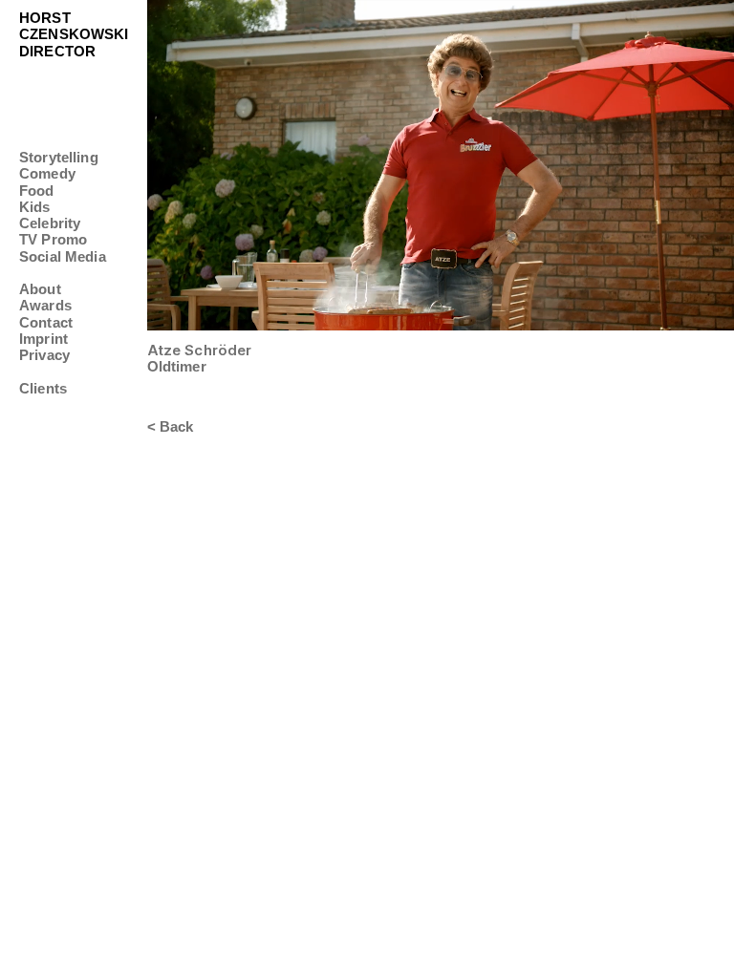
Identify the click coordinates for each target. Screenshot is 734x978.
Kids (35, 207)
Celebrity (49, 223)
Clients (43, 388)
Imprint (43, 338)
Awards (45, 305)
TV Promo (53, 239)
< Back (170, 426)
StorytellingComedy (58, 165)
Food (36, 190)
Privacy (44, 355)
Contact (46, 322)
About (40, 289)
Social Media (62, 256)
